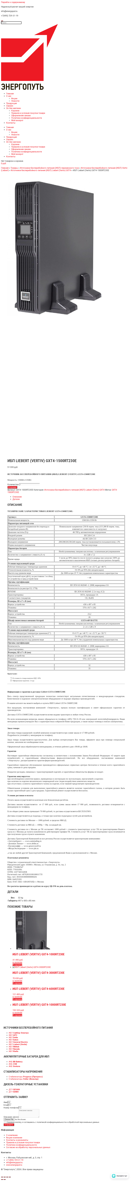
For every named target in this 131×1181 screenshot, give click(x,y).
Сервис (9, 106)
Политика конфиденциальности (26, 118)
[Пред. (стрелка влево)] (2, 1179)
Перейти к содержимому (13, 2)
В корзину (12, 487)
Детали (16, 499)
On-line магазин (13, 108)
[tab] (69, 497)
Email (6, 1105)
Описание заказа (11, 1117)
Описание (17, 497)
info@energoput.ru (111, 719)
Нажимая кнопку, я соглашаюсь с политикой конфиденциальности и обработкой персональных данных (53, 1122)
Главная (10, 93)
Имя (5, 1102)
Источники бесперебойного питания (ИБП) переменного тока (49, 168)
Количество (13, 484)
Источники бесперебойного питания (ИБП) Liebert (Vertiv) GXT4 (41, 170)
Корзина (15, 110)
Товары (14, 168)
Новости (15, 101)
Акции (14, 98)
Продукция (11, 103)
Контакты (10, 123)
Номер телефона (11, 1108)
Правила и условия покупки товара (28, 113)
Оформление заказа (21, 115)
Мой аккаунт (17, 120)
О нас (8, 96)
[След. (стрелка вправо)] (5, 1179)
